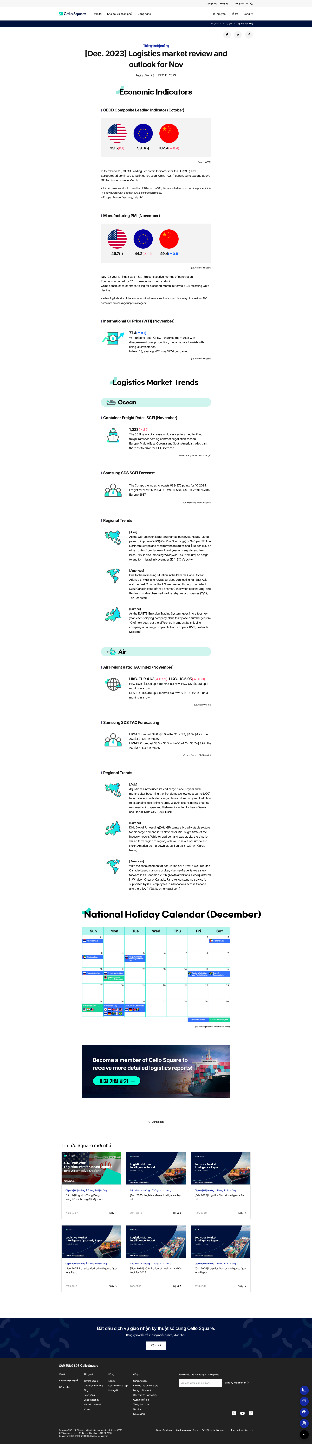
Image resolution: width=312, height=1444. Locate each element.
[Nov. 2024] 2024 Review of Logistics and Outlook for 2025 (155, 1270)
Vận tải (98, 13)
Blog (86, 1390)
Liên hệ (112, 1380)
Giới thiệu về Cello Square (145, 1385)
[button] (72, 14)
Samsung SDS (140, 1380)
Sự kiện (137, 1409)
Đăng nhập (212, 3)
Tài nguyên (219, 13)
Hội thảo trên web (92, 1404)
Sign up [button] (117, 1081)
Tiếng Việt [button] (239, 3)
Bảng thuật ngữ (91, 1399)
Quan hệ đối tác (141, 1399)
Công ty (248, 13)
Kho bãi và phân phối (119, 13)
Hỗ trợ (234, 13)
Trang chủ (214, 23)
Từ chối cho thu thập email (213, 1430)
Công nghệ (144, 13)
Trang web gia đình (239, 1430)
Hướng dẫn (113, 1390)
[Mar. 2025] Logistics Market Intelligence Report (155, 1197)
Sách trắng (89, 1395)
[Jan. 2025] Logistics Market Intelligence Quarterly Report (91, 1270)
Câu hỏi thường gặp (117, 1385)
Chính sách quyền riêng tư (187, 1430)
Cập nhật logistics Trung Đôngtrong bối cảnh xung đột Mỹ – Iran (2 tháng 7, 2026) (84, 1197)
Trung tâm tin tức (141, 1404)
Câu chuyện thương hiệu (145, 1395)
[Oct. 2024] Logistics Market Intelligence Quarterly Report (221, 1270)
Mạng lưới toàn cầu (142, 1390)
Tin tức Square (91, 1380)
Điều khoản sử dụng (164, 1430)
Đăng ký (156, 1345)
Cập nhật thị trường (245, 23)
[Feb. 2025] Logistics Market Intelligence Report (220, 1197)
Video (87, 1409)
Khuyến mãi (139, 1413)
